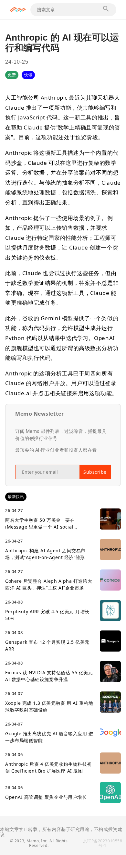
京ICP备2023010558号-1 (102, 843)
